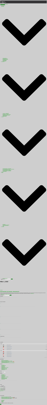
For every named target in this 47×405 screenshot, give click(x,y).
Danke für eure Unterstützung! (5, 360)
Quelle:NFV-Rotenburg (4, 378)
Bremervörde (10, 356)
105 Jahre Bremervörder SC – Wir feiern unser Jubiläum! (8, 362)
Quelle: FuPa (3, 377)
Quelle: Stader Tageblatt (4, 368)
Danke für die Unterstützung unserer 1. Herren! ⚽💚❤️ (8, 361)
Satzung (2, 401)
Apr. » (2, 390)
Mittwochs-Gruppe (5, 115)
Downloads (4, 224)
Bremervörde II (10, 353)
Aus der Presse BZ (4, 365)
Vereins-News (3, 369)
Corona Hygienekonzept (5, 225)
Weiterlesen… (32, 293)
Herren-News (3, 366)
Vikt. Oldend (8, 356)
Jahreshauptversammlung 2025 (5, 398)
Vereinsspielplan (5, 60)
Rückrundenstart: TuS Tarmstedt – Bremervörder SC (9, 291)
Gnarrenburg (8, 353)
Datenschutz (3, 400)
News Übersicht (3, 1)
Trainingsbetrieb (4, 116)
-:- (46, 353)
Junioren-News (3, 376)
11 (0, 388)
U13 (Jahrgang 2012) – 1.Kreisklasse (7, 170)
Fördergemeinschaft (4, 2)
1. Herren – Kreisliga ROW (6, 113)
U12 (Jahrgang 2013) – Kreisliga (6, 169)
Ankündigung (3, 374)
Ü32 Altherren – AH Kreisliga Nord (7, 114)
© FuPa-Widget (45, 357)
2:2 (46, 346)
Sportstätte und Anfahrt (5, 59)
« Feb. (1, 390)
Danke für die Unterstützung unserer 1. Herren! (7, 397)
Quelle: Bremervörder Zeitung (5, 367)
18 (0, 389)
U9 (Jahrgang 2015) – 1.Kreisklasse (7, 168)
